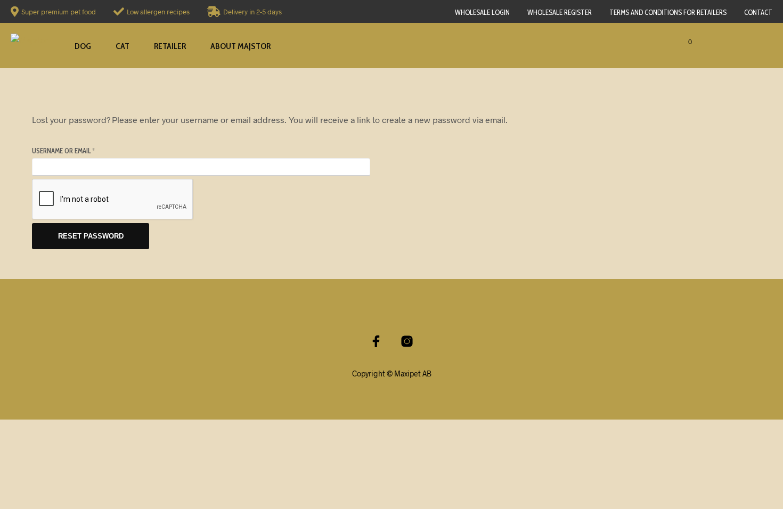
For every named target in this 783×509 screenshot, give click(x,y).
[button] (673, 42)
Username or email (78, 150)
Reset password (91, 236)
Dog (83, 46)
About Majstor (240, 46)
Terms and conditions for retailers (668, 12)
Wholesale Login (482, 12)
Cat (122, 46)
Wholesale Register (559, 12)
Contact (758, 12)
